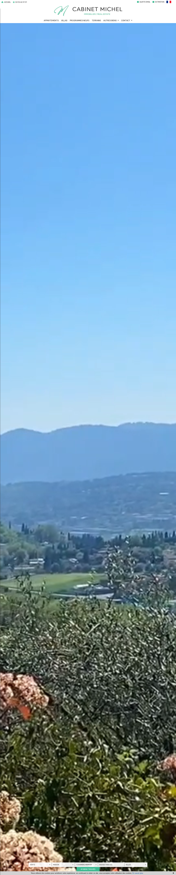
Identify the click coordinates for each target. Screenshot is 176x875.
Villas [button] (64, 20)
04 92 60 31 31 (21, 2)
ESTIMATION (159, 2)
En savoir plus (137, 873)
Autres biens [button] (110, 20)
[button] (170, 2)
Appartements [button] (51, 20)
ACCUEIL (7, 2)
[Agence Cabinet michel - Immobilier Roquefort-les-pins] (88, 11)
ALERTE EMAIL (144, 2)
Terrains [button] (96, 20)
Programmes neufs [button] (79, 20)
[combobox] (40, 864)
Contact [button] (126, 20)
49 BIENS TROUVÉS (88, 869)
